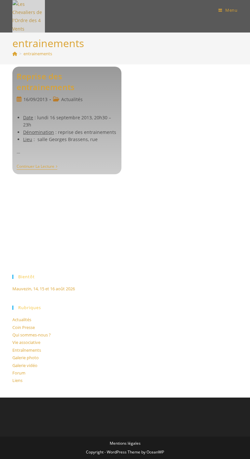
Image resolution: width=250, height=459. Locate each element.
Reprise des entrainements (46, 82)
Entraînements (26, 350)
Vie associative (26, 342)
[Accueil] (14, 54)
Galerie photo (25, 358)
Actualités (72, 99)
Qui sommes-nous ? (31, 335)
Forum (18, 373)
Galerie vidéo (24, 365)
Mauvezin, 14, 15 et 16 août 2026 (43, 289)
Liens (17, 380)
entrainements (37, 54)
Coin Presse (23, 327)
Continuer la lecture (37, 167)
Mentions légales (125, 443)
